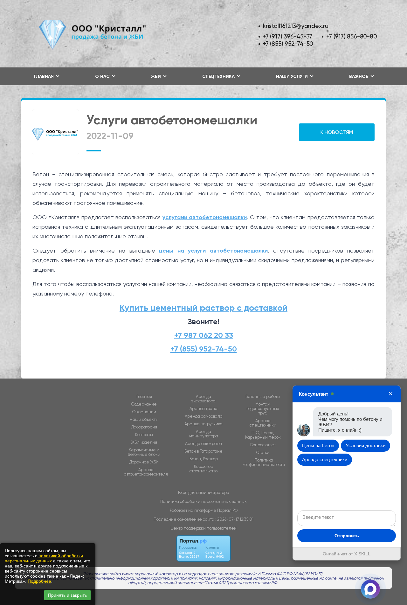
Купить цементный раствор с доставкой (203, 307)
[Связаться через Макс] (370, 589)
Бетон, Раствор (204, 459)
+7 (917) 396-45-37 (287, 36)
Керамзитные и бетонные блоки (144, 452)
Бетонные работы (262, 396)
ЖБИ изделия (144, 442)
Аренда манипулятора (203, 433)
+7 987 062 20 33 (203, 335)
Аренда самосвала (204, 416)
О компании (144, 412)
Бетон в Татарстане (203, 451)
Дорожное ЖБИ (144, 462)
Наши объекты (144, 419)
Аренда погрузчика (203, 424)
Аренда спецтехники (263, 423)
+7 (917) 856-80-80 (351, 36)
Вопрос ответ (263, 445)
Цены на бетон (318, 445)
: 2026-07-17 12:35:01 (234, 519)
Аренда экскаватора (203, 398)
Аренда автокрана (203, 444)
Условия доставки (365, 445)
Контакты (144, 435)
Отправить (347, 535)
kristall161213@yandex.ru (295, 26)
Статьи (262, 452)
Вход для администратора (203, 492)
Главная (144, 396)
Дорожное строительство (203, 468)
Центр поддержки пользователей (203, 528)
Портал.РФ (227, 510)
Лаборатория (144, 427)
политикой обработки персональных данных (44, 558)
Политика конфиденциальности (264, 462)
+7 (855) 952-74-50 (288, 43)
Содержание (144, 404)
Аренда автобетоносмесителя (146, 472)
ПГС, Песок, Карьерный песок (263, 435)
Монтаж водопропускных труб (262, 408)
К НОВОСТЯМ (337, 132)
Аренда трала (203, 409)
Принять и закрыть (67, 595)
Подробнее (39, 581)
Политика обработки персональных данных (203, 501)
